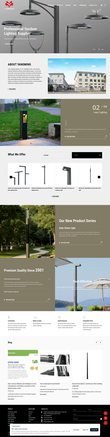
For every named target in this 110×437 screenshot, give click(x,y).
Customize (76, 429)
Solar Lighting (11, 421)
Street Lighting (11, 415)
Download (82, 5)
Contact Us (93, 5)
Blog (75, 5)
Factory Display (32, 417)
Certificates (31, 419)
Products (51, 5)
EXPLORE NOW (73, 136)
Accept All (94, 429)
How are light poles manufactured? (18, 384)
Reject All (85, 429)
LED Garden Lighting (12, 412)
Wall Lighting (11, 419)
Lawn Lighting (11, 414)
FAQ (29, 421)
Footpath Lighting (12, 417)
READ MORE (11, 394)
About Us (60, 5)
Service (68, 5)
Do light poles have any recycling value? (83, 384)
